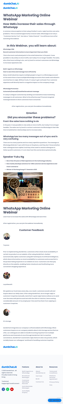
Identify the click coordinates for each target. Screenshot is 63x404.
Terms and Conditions (53, 372)
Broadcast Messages (26, 376)
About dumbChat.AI (40, 372)
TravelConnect (14, 383)
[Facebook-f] (3, 389)
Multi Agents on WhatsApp (27, 372)
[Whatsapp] (7, 389)
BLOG (37, 379)
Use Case (39, 376)
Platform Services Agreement (53, 377)
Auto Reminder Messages (27, 387)
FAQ (50, 385)
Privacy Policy (54, 382)
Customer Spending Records (25, 381)
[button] (54, 400)
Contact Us (40, 382)
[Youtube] (12, 389)
